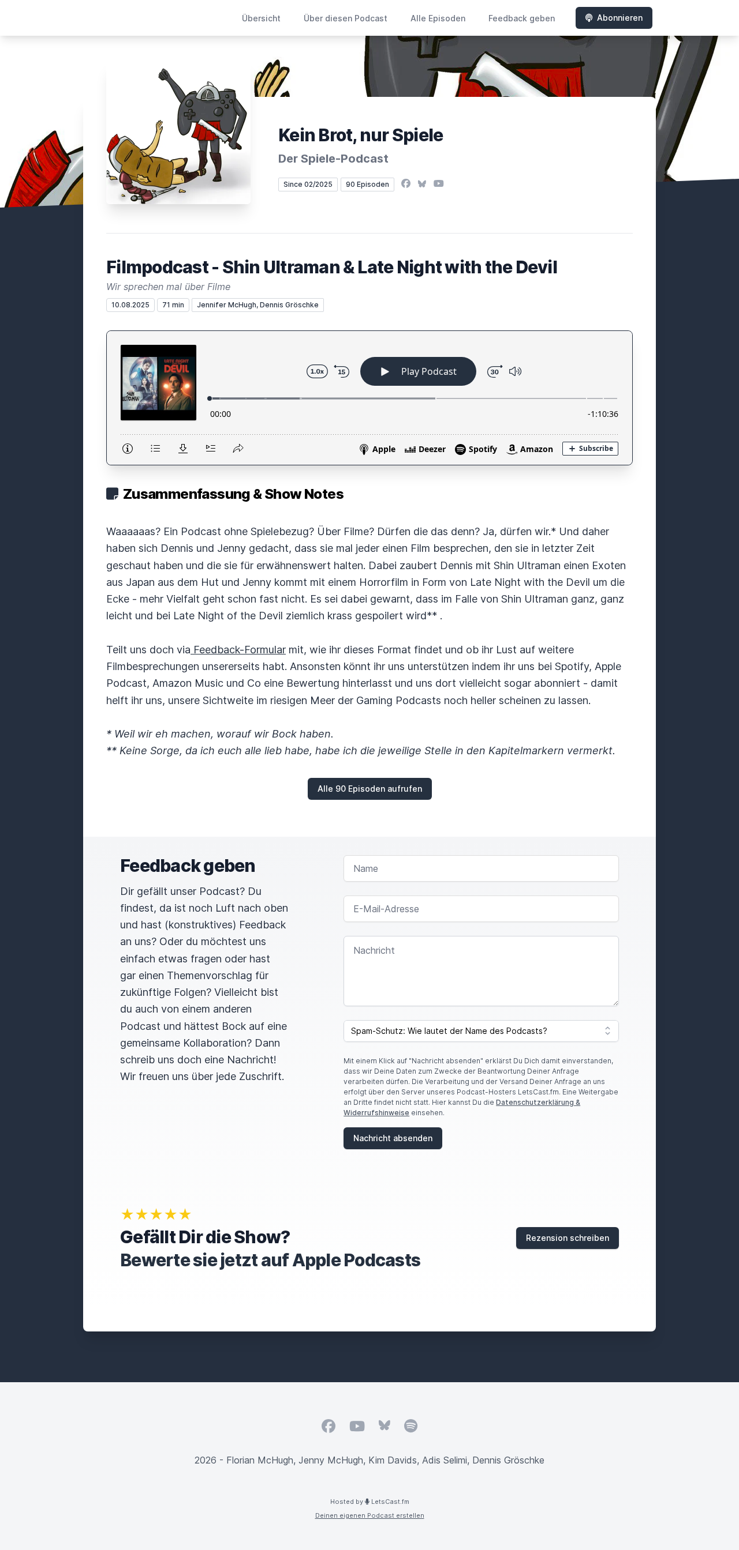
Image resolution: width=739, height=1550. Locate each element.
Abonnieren (620, 17)
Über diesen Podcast (345, 18)
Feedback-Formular (238, 650)
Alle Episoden (437, 18)
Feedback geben (521, 18)
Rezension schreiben (567, 1238)
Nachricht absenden (392, 1138)
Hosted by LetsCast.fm (369, 1502)
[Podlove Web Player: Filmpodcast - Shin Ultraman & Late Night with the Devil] (369, 398)
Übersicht (261, 18)
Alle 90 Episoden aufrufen (370, 788)
